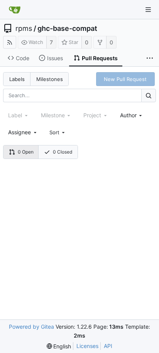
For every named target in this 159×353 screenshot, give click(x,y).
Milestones (49, 79)
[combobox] (132, 115)
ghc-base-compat (67, 28)
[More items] (150, 58)
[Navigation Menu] (148, 10)
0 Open (26, 152)
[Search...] (148, 95)
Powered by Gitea (31, 326)
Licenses (87, 346)
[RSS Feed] (9, 42)
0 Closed (62, 152)
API (108, 346)
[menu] (58, 132)
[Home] (14, 10)
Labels (17, 79)
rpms (23, 28)
